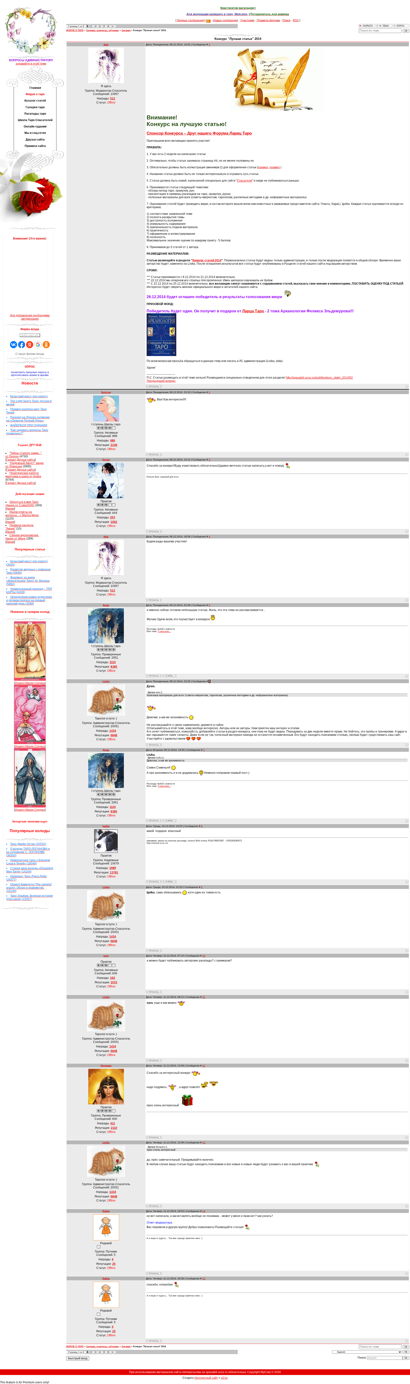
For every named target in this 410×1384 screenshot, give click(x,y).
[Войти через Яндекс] (29, 344)
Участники (247, 20)
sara (106, 955)
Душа (106, 605)
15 (203, 1278)
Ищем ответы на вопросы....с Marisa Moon (22, 513)
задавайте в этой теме (31, 63)
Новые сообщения (225, 20)
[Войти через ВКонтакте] (13, 344)
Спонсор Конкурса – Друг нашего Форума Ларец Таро (199, 133)
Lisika (106, 681)
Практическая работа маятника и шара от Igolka (23, 474)
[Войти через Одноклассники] (46, 344)
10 (203, 955)
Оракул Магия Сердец (30, 683)
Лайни (106, 1211)
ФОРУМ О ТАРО (75, 30)
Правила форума (268, 20)
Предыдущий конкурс (161, 381)
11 (203, 997)
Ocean (106, 459)
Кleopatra (106, 1065)
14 (203, 1211)
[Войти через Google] (38, 344)
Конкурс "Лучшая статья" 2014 (149, 30)
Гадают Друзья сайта (20, 459)
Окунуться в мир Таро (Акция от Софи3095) (21, 503)
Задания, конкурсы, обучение (102, 30)
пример (263, 167)
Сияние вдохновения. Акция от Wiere (22, 537)
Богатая (106, 392)
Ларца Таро (253, 311)
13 (203, 1142)
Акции (10, 508)
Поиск (286, 20)
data (105, 44)
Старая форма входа (29, 354)
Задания (125, 30)
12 (203, 1065)
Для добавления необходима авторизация (30, 317)
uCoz (224, 1377)
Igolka (106, 826)
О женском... (164, 631)
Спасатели (244, 180)
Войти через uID (30, 335)
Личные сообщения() (191, 20)
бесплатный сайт (206, 1377)
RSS (296, 20)
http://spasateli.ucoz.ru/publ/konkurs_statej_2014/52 (319, 377)
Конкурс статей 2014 (206, 260)
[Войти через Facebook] (21, 344)
